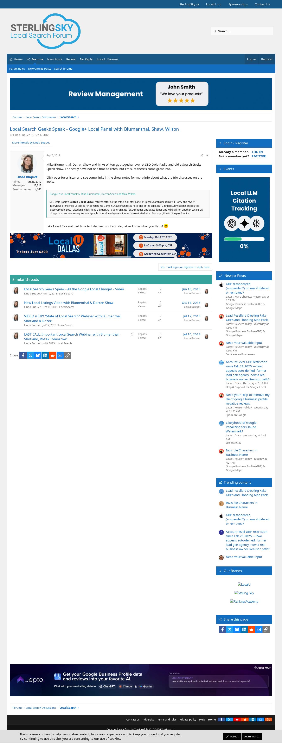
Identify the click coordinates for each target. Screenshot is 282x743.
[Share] (202, 155)
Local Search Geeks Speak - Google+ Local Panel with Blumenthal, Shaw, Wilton (94, 129)
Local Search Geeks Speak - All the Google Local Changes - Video (74, 289)
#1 (208, 155)
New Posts (54, 59)
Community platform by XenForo (141, 729)
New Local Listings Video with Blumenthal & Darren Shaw (69, 302)
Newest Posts (235, 275)
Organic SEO (233, 443)
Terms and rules (167, 719)
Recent (71, 59)
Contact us (133, 719)
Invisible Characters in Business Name (241, 452)
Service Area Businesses (240, 354)
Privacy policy (188, 719)
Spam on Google (236, 415)
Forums (37, 59)
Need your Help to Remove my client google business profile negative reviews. (248, 399)
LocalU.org (214, 4)
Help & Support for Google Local (246, 387)
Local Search (66, 293)
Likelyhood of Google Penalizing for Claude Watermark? (241, 426)
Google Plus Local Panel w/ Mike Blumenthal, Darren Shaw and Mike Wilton (92, 194)
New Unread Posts (39, 68)
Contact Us (262, 4)
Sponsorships (238, 4)
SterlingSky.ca (189, 4)
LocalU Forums (107, 59)
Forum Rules (17, 68)
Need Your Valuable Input (244, 343)
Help (202, 719)
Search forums (63, 68)
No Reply (86, 59)
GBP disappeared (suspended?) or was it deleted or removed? (247, 288)
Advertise (148, 719)
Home (18, 59)
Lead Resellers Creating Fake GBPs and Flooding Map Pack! (247, 317)
